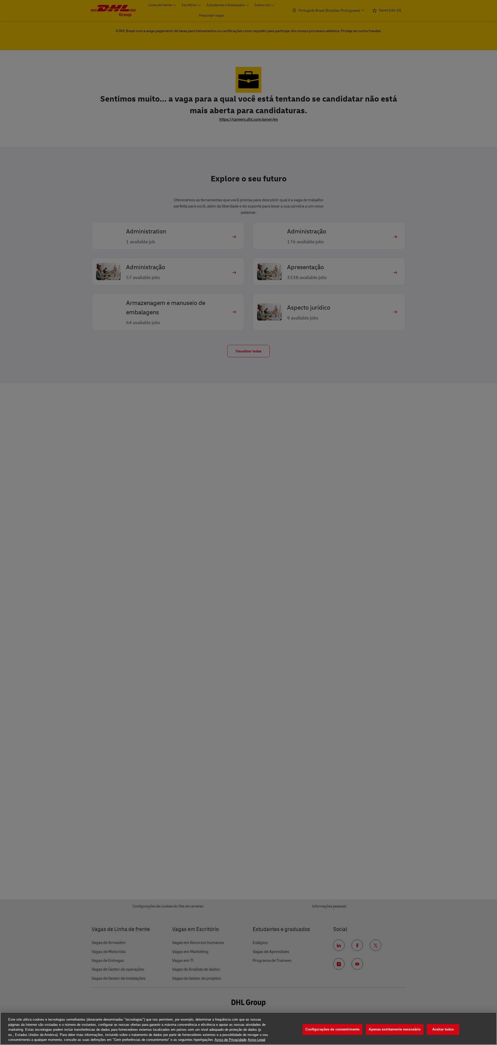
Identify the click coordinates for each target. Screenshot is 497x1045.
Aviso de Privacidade (230, 1040)
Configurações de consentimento (332, 1029)
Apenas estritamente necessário (395, 1029)
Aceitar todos (443, 1029)
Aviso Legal (256, 1040)
